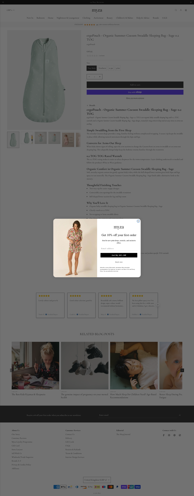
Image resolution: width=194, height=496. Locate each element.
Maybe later (119, 262)
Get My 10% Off (119, 255)
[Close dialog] (138, 221)
